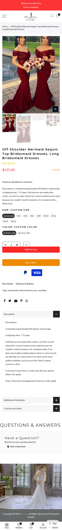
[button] (8, 163)
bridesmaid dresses (28, 290)
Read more (7, 203)
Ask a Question (18, 446)
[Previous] (6, 75)
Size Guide (7, 283)
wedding (42, 290)
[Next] (56, 75)
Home (5, 26)
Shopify (31, 517)
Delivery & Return (25, 283)
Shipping (6, 182)
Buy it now (31, 262)
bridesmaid (13, 290)
